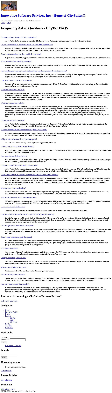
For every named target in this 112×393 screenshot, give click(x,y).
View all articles (6, 380)
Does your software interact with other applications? (19, 37)
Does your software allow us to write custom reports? (19, 165)
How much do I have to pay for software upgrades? (18, 197)
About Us (8, 326)
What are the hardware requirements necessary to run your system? (24, 130)
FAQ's (9, 23)
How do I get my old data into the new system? (17, 226)
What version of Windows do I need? (14, 267)
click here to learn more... (9, 301)
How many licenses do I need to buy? (14, 156)
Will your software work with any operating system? (19, 139)
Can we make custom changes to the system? (16, 237)
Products (8, 316)
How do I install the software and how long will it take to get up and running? (27, 214)
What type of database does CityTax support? (16, 61)
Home (3, 23)
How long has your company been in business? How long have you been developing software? (34, 71)
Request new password (13, 346)
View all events (6, 371)
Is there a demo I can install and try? (13, 188)
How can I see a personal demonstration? (15, 284)
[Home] (9, 10)
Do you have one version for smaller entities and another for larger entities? (27, 45)
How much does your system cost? (13, 275)
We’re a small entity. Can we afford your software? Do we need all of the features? (29, 175)
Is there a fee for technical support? (13, 207)
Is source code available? (9, 248)
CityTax (12, 318)
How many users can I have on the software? (16, 80)
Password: (5, 339)
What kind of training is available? (12, 90)
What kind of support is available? (12, 103)
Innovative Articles (11, 312)
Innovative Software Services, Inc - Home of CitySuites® (43, 15)
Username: (5, 337)
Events (7, 314)
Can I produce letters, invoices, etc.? (13, 258)
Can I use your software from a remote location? (17, 146)
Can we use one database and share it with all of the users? (21, 54)
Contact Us (9, 328)
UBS (11, 320)
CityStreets (13, 322)
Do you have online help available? (13, 120)
